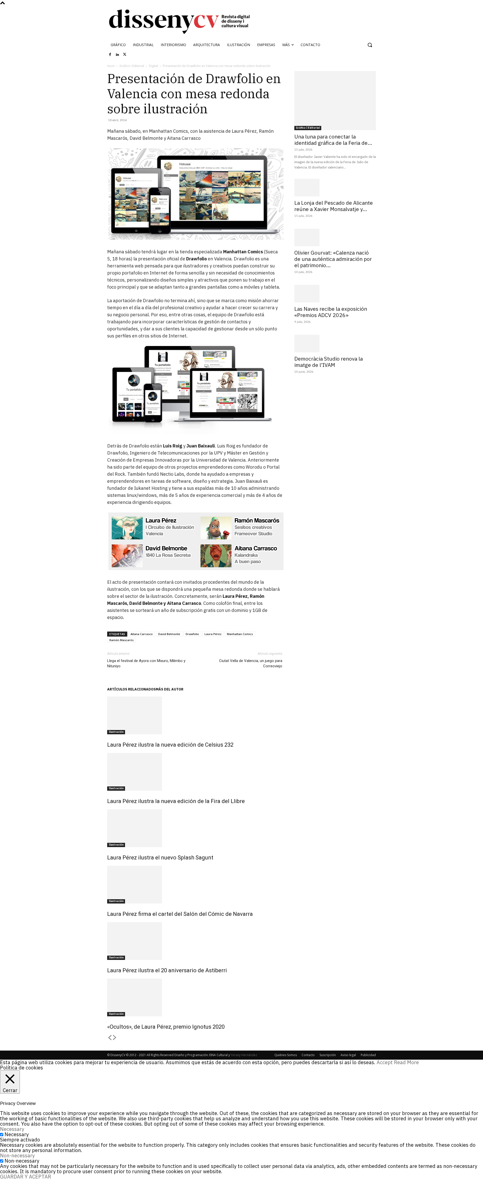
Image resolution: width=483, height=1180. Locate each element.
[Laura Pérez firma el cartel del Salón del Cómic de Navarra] (194, 885)
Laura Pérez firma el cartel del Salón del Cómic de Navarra (180, 914)
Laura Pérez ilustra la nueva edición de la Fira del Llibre (176, 801)
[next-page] (114, 1037)
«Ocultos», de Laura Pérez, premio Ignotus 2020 (166, 1027)
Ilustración (116, 732)
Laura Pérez (213, 634)
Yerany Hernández (244, 1055)
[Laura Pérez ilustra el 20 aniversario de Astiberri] (194, 941)
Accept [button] (385, 1062)
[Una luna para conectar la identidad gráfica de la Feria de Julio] (335, 100)
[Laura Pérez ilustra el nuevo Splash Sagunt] (194, 828)
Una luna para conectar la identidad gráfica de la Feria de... (333, 139)
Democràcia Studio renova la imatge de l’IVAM (328, 361)
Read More (406, 1062)
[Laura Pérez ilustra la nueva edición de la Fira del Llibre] (194, 772)
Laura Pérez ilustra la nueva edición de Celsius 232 (170, 745)
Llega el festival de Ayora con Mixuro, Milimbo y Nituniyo (146, 663)
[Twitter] (125, 55)
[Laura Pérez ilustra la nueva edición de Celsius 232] (194, 715)
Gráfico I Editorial (131, 66)
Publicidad (368, 1055)
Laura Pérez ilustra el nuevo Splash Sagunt (160, 857)
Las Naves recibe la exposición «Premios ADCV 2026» (330, 312)
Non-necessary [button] (17, 1155)
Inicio (111, 66)
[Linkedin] (117, 55)
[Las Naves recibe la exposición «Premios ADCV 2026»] (335, 293)
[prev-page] (109, 1037)
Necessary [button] (12, 1129)
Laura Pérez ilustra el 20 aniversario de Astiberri (167, 970)
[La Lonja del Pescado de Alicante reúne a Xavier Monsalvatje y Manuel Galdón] (335, 187)
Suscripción (327, 1055)
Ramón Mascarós (121, 640)
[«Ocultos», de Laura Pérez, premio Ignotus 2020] (194, 997)
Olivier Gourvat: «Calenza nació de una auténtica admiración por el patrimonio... (333, 259)
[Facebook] (110, 55)
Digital (153, 66)
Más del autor (169, 689)
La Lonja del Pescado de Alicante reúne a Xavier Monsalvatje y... (333, 206)
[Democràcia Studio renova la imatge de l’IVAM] (335, 343)
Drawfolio (192, 634)
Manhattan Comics (240, 634)
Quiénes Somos (285, 1055)
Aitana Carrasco (142, 634)
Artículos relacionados (131, 689)
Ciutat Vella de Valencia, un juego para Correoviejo (250, 663)
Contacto (308, 1055)
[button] (370, 45)
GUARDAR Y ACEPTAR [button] (25, 1176)
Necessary (17, 1134)
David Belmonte (169, 634)
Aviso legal (348, 1055)
